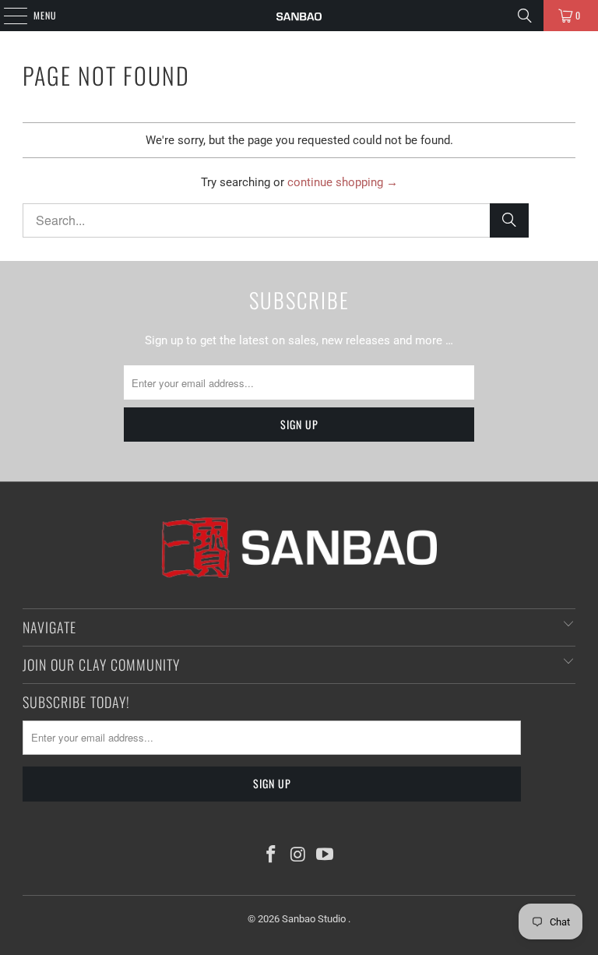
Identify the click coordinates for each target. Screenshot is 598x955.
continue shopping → (342, 182)
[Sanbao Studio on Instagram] (298, 855)
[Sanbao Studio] (299, 15)
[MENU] (7, 15)
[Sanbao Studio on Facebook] (271, 855)
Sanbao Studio (315, 919)
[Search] (525, 15)
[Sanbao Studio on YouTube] (325, 855)
